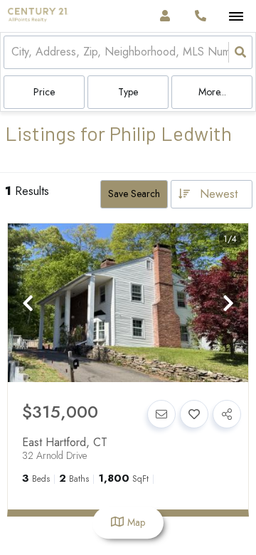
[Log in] (165, 16)
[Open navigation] (236, 17)
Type (128, 92)
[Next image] (228, 304)
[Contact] (161, 414)
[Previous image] (28, 304)
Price (44, 92)
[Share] (227, 414)
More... (212, 92)
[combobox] (13, 52)
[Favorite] (194, 414)
